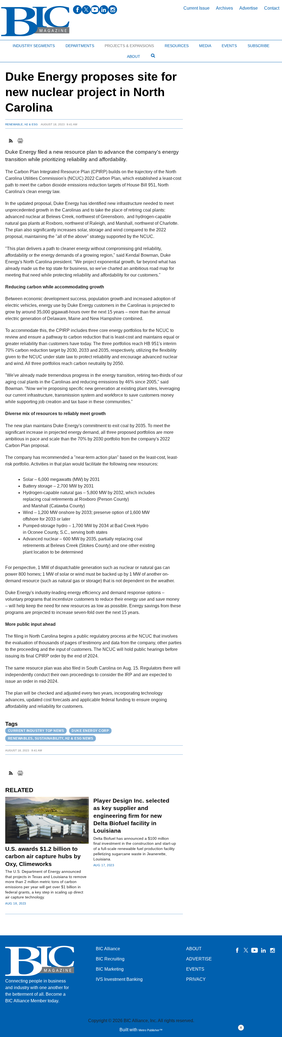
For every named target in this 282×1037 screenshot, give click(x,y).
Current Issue (196, 8)
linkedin (103, 9)
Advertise (248, 8)
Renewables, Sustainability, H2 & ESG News (50, 738)
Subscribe (258, 46)
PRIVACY (196, 979)
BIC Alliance (108, 948)
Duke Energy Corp (90, 731)
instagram (112, 9)
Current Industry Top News (36, 731)
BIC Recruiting (110, 959)
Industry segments (34, 46)
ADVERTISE (199, 959)
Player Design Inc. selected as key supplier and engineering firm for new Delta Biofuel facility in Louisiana (131, 815)
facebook (77, 9)
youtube (95, 9)
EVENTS (195, 969)
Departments (80, 46)
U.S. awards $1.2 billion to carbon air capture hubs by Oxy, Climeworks (43, 856)
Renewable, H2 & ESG (21, 124)
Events (229, 46)
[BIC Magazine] (35, 21)
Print (20, 140)
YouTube (254, 950)
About (133, 56)
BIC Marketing (110, 969)
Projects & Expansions (129, 46)
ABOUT (194, 948)
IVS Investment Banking (119, 979)
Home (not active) (16, 44)
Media (205, 46)
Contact (271, 8)
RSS (11, 140)
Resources (177, 46)
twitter (86, 9)
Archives (224, 8)
